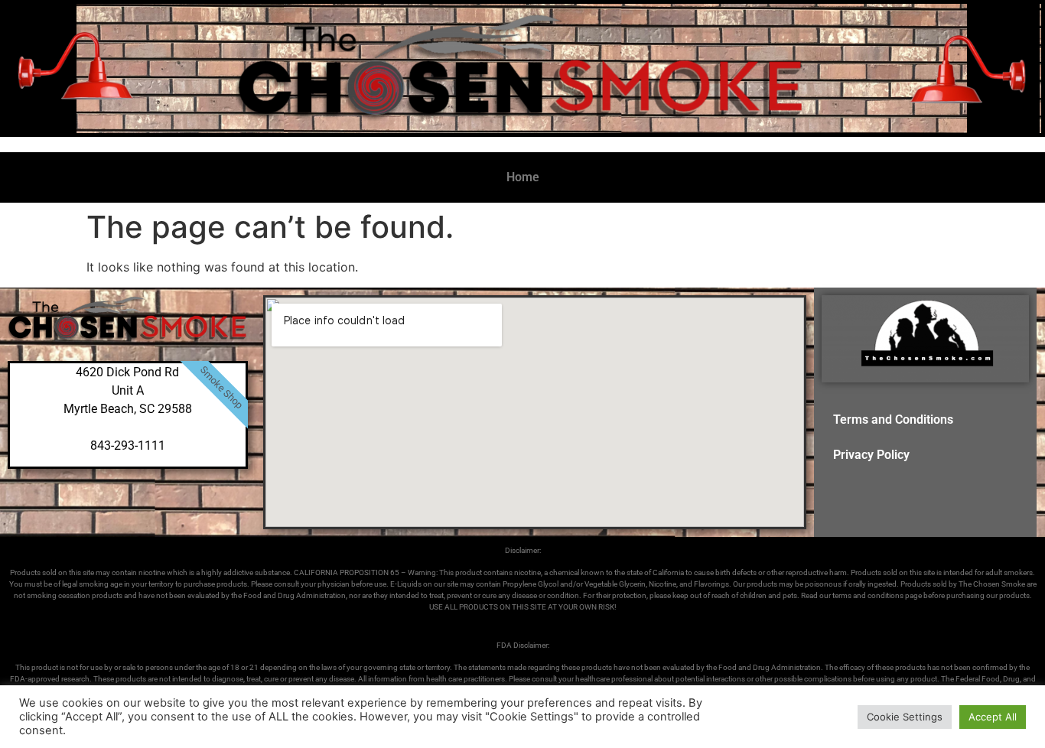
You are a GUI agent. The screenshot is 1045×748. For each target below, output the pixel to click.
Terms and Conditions (893, 419)
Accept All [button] (992, 717)
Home (522, 177)
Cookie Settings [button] (904, 717)
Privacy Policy (871, 454)
